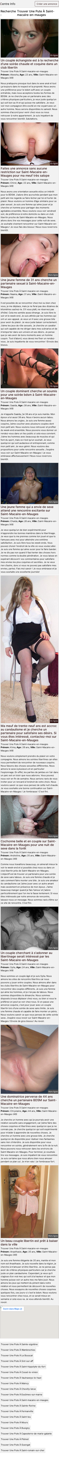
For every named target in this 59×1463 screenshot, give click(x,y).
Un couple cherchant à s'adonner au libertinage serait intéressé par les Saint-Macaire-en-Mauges (26, 956)
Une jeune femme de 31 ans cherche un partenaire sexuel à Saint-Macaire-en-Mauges (29, 283)
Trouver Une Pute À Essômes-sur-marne (21, 1394)
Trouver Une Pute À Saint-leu (16, 1416)
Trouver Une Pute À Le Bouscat (17, 1355)
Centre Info (7, 4)
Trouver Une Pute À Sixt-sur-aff (17, 1361)
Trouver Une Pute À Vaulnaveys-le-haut (21, 1377)
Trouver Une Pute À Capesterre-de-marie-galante (26, 1433)
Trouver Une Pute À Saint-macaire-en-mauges (24, 1400)
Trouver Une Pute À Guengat (15, 1444)
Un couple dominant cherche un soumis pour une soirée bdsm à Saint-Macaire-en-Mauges (29, 394)
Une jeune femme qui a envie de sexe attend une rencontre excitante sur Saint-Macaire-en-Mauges (27, 510)
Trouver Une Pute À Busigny (15, 1428)
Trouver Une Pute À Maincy (15, 1383)
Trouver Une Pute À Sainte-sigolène (19, 1344)
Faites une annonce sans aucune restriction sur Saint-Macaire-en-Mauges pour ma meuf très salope (25, 172)
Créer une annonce (47, 3)
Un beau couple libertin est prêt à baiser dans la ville (29, 1242)
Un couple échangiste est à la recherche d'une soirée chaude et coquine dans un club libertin (29, 64)
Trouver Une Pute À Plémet (15, 1439)
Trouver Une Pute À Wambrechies (18, 1350)
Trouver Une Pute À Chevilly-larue (18, 1389)
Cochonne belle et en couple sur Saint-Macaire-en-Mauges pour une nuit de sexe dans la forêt (28, 844)
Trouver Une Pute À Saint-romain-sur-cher (22, 1450)
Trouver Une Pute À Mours (14, 1422)
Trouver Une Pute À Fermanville (17, 1411)
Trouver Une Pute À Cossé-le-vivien (19, 1372)
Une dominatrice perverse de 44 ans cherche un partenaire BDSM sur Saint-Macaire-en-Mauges (29, 1100)
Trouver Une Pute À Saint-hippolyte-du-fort (23, 1366)
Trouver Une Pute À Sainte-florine (18, 1405)
